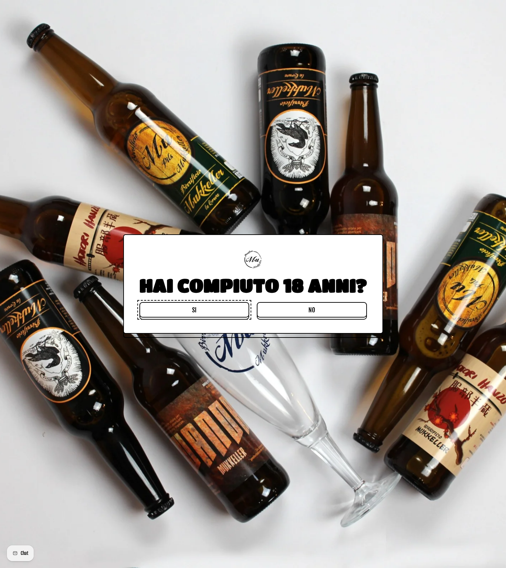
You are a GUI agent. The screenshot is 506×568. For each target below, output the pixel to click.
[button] (194, 310)
